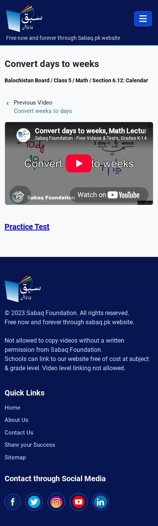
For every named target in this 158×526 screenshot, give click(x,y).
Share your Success (30, 444)
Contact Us (19, 432)
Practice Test (27, 226)
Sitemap (15, 457)
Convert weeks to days (43, 111)
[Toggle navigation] (143, 18)
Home (12, 407)
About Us (16, 420)
